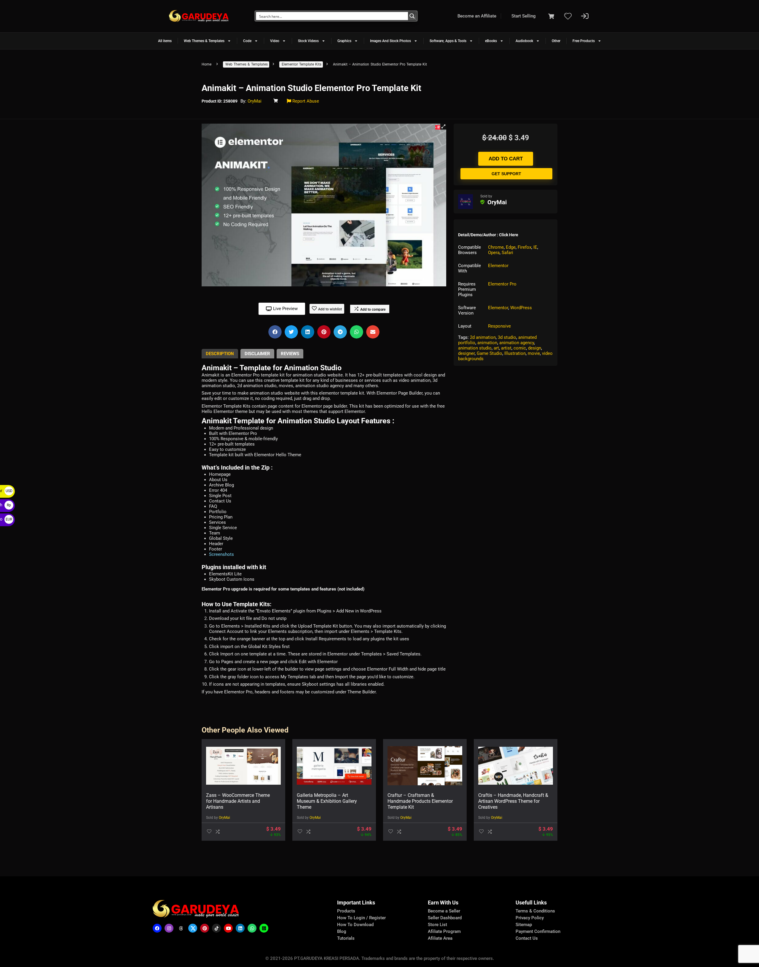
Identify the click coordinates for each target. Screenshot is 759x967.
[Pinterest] (204, 928)
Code (247, 41)
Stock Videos (308, 41)
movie (534, 353)
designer (466, 353)
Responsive (499, 326)
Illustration (515, 353)
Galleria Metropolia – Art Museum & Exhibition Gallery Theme (327, 801)
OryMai (254, 101)
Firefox (524, 247)
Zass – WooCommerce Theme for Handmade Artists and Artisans (238, 801)
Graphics (344, 41)
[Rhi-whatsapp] (252, 928)
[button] (443, 127)
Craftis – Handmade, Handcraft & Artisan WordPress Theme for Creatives (513, 801)
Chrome (496, 247)
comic (520, 348)
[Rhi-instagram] (169, 928)
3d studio (507, 337)
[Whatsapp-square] (263, 928)
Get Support (506, 173)
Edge (511, 247)
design (534, 348)
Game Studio (489, 353)
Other (556, 41)
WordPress (521, 307)
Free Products (584, 41)
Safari (507, 252)
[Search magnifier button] (412, 16)
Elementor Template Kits (301, 64)
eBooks (491, 41)
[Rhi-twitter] (192, 928)
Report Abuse (305, 101)
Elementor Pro (502, 284)
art (496, 348)
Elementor (498, 265)
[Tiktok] (216, 928)
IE (535, 247)
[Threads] (180, 928)
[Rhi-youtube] (228, 928)
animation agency (516, 342)
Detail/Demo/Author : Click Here (488, 234)
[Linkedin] (240, 928)
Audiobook (524, 41)
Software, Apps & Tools (448, 41)
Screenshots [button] (221, 554)
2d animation (483, 337)
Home (206, 64)
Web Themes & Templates (204, 41)
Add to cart (506, 159)
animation (487, 342)
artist (506, 348)
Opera (494, 252)
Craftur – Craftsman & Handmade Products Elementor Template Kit (420, 801)
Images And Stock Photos (390, 41)
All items (165, 41)
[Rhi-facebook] (157, 928)
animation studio (475, 348)
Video (274, 41)
